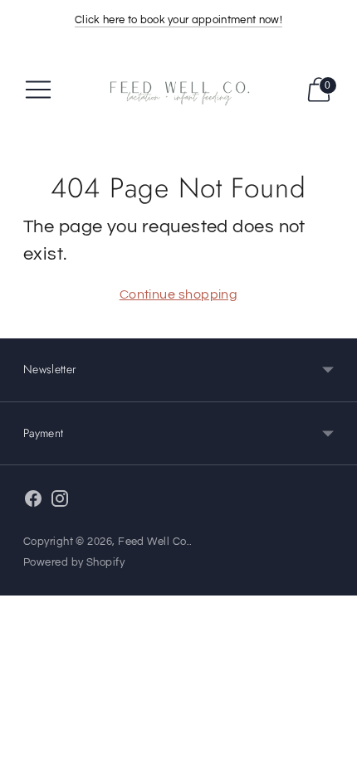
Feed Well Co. (153, 541)
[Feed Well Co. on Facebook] (33, 502)
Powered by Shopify (74, 562)
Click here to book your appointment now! (178, 20)
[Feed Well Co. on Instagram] (60, 502)
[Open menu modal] (38, 89)
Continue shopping (179, 294)
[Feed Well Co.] (178, 90)
